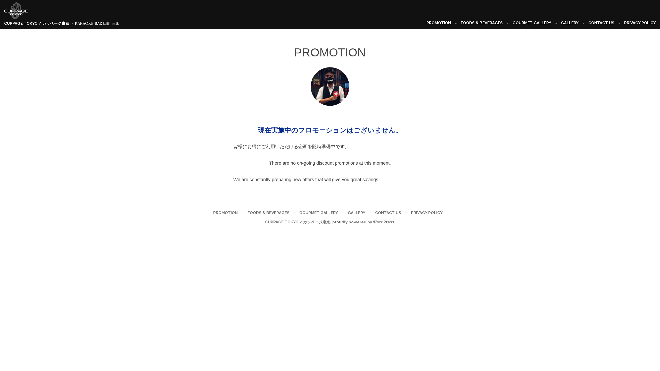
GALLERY (570, 23)
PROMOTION (438, 23)
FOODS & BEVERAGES (482, 23)
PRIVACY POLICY (640, 23)
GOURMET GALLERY (532, 23)
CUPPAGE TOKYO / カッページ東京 (36, 23)
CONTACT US (601, 23)
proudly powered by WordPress (363, 222)
